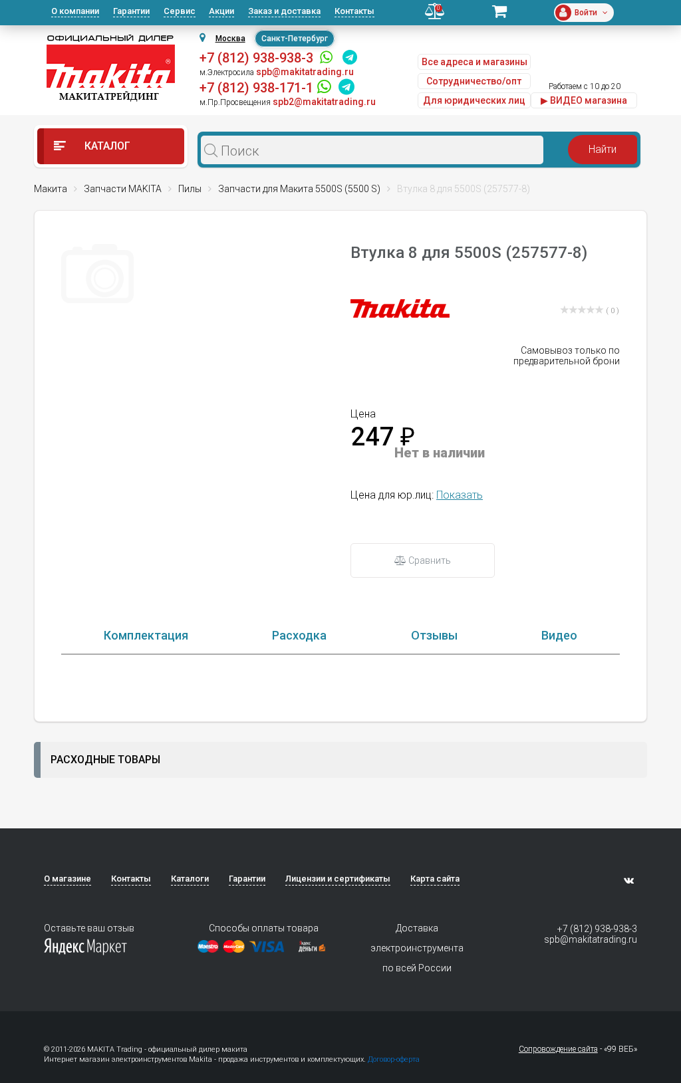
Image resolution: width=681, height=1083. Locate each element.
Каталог (106, 146)
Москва (230, 38)
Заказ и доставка (284, 11)
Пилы (190, 188)
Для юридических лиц (474, 100)
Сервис (180, 11)
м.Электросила (227, 72)
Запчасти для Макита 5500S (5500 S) (299, 188)
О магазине (67, 879)
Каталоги (190, 879)
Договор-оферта (394, 1059)
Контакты (354, 11)
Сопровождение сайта (558, 1049)
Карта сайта (435, 879)
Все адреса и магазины (474, 62)
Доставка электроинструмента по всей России (417, 948)
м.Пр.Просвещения (235, 102)
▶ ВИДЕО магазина (584, 100)
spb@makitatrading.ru (590, 939)
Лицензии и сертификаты (337, 879)
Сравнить (428, 560)
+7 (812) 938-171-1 (256, 88)
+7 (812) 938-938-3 (256, 58)
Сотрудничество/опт (473, 81)
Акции (221, 11)
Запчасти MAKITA (123, 188)
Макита (50, 188)
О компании (75, 11)
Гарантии (131, 11)
